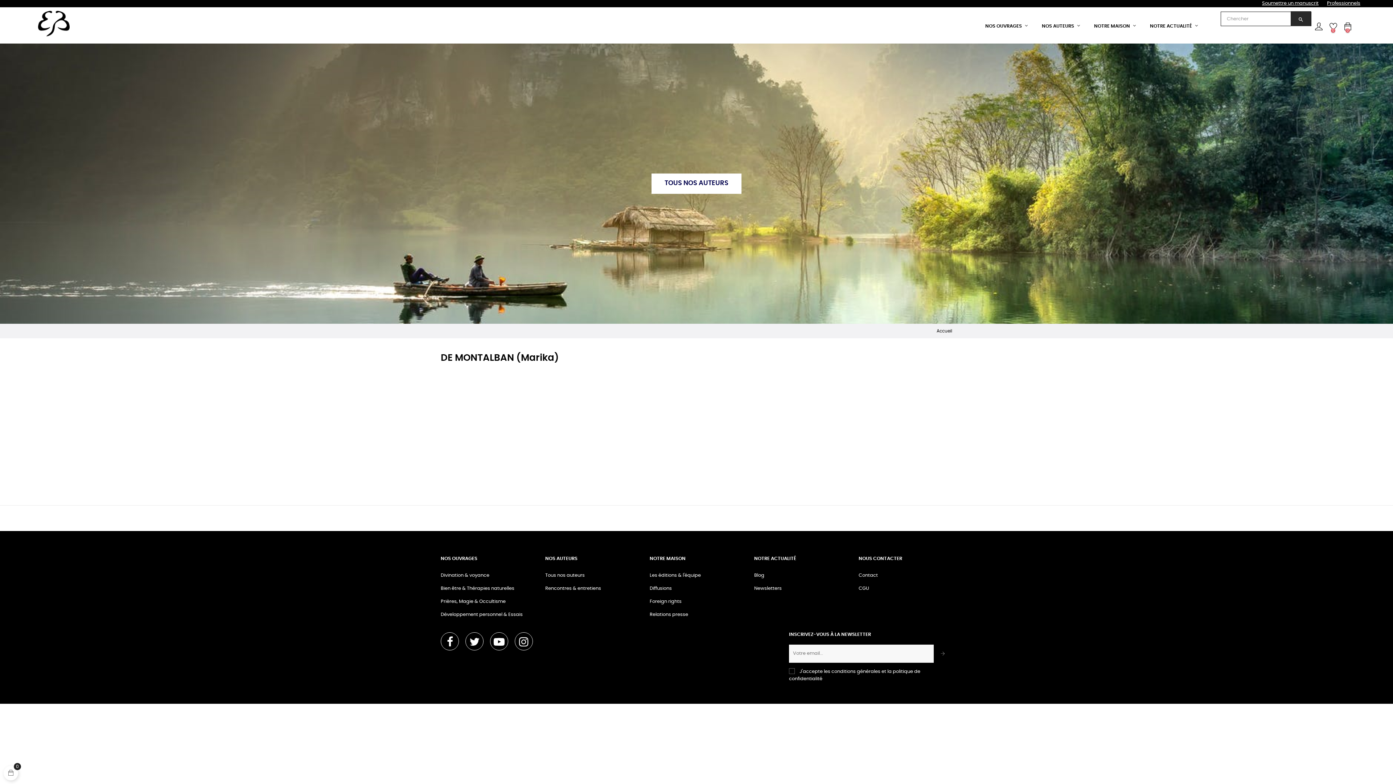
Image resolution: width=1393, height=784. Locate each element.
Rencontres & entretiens (573, 588)
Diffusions (661, 588)
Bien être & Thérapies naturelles (477, 588)
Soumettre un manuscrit (1290, 3)
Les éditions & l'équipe (675, 575)
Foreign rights (666, 601)
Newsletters (768, 588)
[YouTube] (499, 641)
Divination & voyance (465, 575)
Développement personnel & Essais (482, 614)
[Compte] (1318, 26)
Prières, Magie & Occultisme (473, 601)
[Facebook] (450, 641)
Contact (868, 575)
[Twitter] (474, 641)
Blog (759, 575)
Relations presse (669, 614)
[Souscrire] (943, 654)
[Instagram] (524, 641)
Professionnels (1343, 3)
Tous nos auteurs (565, 575)
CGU (864, 588)
